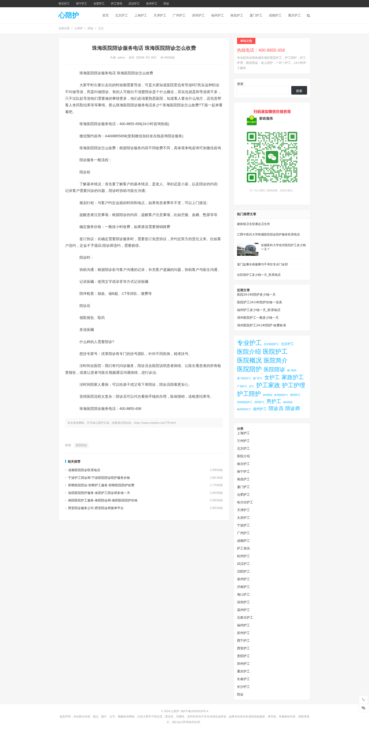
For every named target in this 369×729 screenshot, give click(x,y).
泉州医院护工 (281, 395)
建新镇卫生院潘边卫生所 (253, 224)
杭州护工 (243, 556)
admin (121, 57)
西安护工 (243, 648)
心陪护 (69, 15)
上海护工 (140, 15)
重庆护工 (294, 15)
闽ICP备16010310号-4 (194, 711)
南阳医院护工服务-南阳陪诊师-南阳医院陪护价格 (103, 500)
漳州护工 (259, 402)
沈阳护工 (243, 571)
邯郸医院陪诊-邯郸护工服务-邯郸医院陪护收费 (101, 485)
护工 (251, 386)
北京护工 (121, 15)
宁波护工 (243, 525)
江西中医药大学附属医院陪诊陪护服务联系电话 (268, 234)
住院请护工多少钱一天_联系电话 (259, 274)
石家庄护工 (245, 617)
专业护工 (249, 342)
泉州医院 (267, 395)
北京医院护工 (271, 344)
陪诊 (166, 3)
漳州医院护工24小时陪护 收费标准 (261, 325)
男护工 (273, 401)
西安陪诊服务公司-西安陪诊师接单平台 (96, 508)
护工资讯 (116, 3)
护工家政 (268, 385)
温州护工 (243, 610)
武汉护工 (134, 3)
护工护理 (293, 385)
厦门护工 (256, 15)
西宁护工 (243, 640)
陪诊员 (276, 408)
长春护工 (243, 679)
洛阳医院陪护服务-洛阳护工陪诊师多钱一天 (99, 493)
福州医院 (288, 402)
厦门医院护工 (244, 378)
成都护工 (275, 15)
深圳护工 (198, 15)
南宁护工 (81, 3)
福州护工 (217, 15)
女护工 (272, 377)
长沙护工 (243, 686)
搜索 (240, 84)
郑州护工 (243, 663)
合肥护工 (99, 3)
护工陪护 (249, 393)
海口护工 (243, 594)
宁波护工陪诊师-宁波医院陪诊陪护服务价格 (99, 477)
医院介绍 (249, 351)
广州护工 (179, 15)
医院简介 (276, 360)
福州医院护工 (244, 409)
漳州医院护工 (244, 402)
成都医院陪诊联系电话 (84, 470)
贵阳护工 (243, 656)
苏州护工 (243, 633)
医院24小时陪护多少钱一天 (256, 294)
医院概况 (249, 360)
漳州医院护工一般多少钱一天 (258, 317)
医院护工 (275, 351)
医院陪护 (249, 369)
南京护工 (64, 3)
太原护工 (243, 517)
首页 (105, 15)
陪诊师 (292, 408)
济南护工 (243, 587)
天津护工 (160, 15)
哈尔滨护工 (245, 502)
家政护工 (293, 377)
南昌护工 (236, 15)
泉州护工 (151, 3)
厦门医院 (291, 370)
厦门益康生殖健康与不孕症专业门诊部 (262, 264)
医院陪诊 (81, 445)
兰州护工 (243, 441)
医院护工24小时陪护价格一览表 (259, 302)
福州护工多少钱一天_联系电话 (258, 310)
